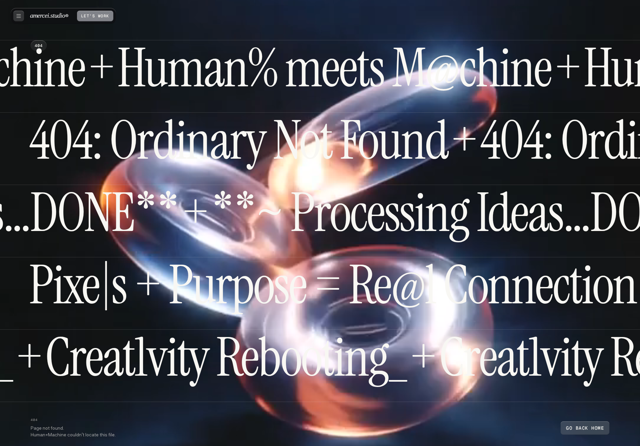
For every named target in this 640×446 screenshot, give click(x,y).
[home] (49, 16)
